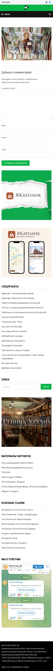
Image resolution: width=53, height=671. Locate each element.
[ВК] (46, 2)
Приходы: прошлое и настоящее (18, 298)
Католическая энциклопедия (16, 519)
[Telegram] (49, 2)
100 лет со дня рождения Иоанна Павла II (22, 307)
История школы (9, 363)
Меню (7, 14)
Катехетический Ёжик (13, 317)
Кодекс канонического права (16, 533)
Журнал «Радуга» (10, 491)
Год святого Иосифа (12, 326)
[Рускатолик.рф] (26, 7)
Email (5, 137)
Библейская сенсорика (13, 340)
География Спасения (12, 345)
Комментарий (9, 88)
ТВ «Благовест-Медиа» (13, 481)
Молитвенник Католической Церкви (20, 523)
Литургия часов (9, 538)
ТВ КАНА (6, 472)
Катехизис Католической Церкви (18, 528)
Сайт (4, 149)
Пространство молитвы (13, 547)
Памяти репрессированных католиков (21, 302)
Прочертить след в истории (16, 350)
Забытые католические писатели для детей (24, 312)
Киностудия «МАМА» (12, 477)
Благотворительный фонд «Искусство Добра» (25, 486)
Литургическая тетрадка (14, 542)
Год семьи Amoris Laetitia (14, 331)
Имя (4, 125)
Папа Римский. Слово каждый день (19, 514)
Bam (27, 667)
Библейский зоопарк (12, 335)
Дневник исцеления (11, 367)
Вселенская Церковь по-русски (17, 467)
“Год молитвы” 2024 (12, 321)
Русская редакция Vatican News (17, 462)
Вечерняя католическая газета (17, 509)
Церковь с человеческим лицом (18, 293)
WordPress (18, 667)
